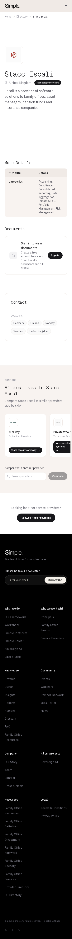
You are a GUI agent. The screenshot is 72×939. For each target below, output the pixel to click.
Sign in (55, 255)
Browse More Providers (36, 518)
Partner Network (52, 695)
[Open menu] (66, 6)
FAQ (7, 726)
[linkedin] (6, 930)
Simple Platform (16, 633)
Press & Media (14, 786)
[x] (12, 930)
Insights (10, 695)
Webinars (47, 687)
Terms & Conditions (54, 808)
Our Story (11, 762)
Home (8, 16)
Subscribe (55, 580)
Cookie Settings (52, 920)
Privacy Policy (50, 816)
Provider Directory (17, 887)
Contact (10, 778)
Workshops (12, 625)
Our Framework (15, 617)
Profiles (10, 679)
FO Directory (13, 895)
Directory (22, 16)
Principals (47, 617)
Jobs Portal (48, 703)
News (44, 710)
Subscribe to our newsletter (22, 571)
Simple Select (14, 641)
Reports (10, 703)
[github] (19, 930)
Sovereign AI (13, 649)
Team (8, 770)
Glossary (10, 718)
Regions (10, 710)
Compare (58, 476)
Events (45, 679)
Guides (9, 687)
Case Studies (13, 657)
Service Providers (52, 638)
